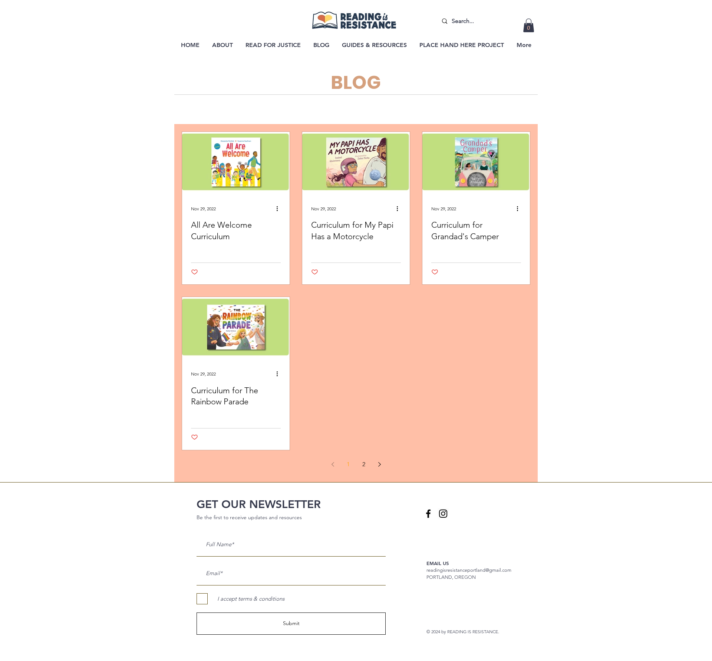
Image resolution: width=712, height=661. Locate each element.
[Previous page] (332, 464)
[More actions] (279, 208)
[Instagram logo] (443, 513)
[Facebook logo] (428, 513)
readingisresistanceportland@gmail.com (468, 570)
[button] (528, 25)
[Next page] (379, 464)
